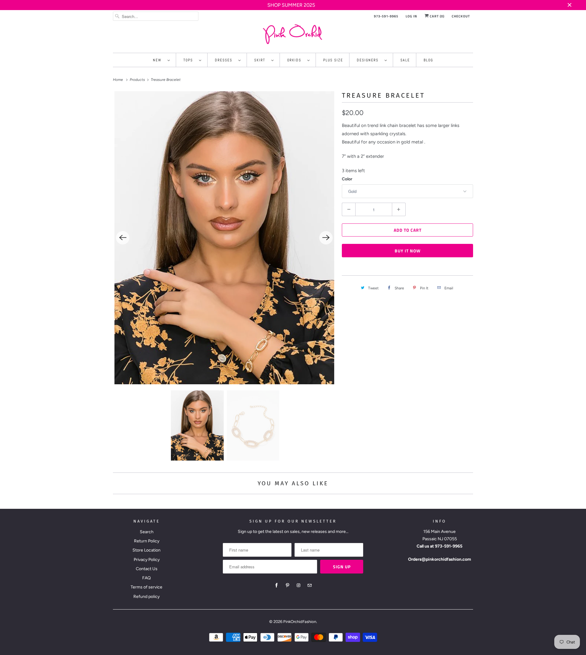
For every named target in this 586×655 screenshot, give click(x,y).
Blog (428, 60)
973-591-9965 (386, 16)
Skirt (261, 60)
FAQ (146, 578)
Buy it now (408, 251)
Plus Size (333, 60)
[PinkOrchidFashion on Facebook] (276, 585)
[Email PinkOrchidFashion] (309, 585)
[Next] (326, 237)
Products (138, 80)
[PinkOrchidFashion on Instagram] (298, 585)
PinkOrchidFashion (299, 621)
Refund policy (146, 596)
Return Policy (146, 541)
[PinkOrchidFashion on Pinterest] (287, 585)
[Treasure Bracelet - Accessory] (224, 237)
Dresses (225, 60)
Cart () (436, 16)
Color (347, 179)
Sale (405, 60)
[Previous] (122, 237)
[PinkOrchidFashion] (293, 34)
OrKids (295, 60)
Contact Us (146, 568)
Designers (369, 60)
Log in (411, 16)
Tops (189, 60)
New (159, 60)
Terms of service (146, 587)
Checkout (461, 16)
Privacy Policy (147, 559)
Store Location (146, 550)
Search (147, 531)
